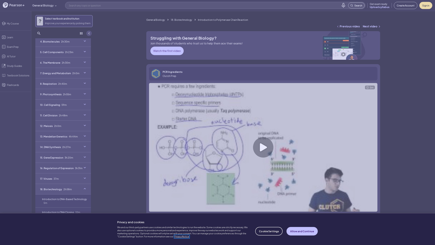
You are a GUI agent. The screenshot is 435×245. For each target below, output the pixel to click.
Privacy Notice (182, 236)
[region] (217, 229)
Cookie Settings (269, 231)
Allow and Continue (302, 231)
